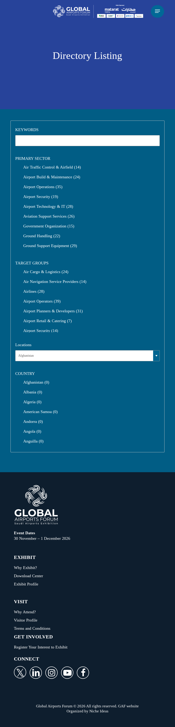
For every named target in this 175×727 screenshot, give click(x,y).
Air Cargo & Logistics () (45, 271)
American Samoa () (40, 411)
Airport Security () (40, 196)
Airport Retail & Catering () (47, 321)
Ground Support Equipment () (50, 245)
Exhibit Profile (26, 584)
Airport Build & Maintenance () (51, 177)
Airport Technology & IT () (48, 206)
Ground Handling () (41, 236)
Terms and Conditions (32, 628)
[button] (157, 11)
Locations (23, 344)
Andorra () (33, 421)
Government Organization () (48, 226)
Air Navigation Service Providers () (54, 281)
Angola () (32, 431)
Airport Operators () (42, 301)
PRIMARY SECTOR (32, 158)
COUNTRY (25, 373)
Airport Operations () (42, 186)
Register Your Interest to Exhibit (40, 647)
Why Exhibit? (25, 567)
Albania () (32, 392)
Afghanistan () (36, 382)
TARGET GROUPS (32, 263)
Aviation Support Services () (49, 216)
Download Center (28, 576)
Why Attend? (25, 612)
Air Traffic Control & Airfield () (52, 167)
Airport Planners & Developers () (53, 311)
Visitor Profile (25, 620)
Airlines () (33, 291)
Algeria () (32, 402)
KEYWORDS (27, 129)
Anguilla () (33, 441)
